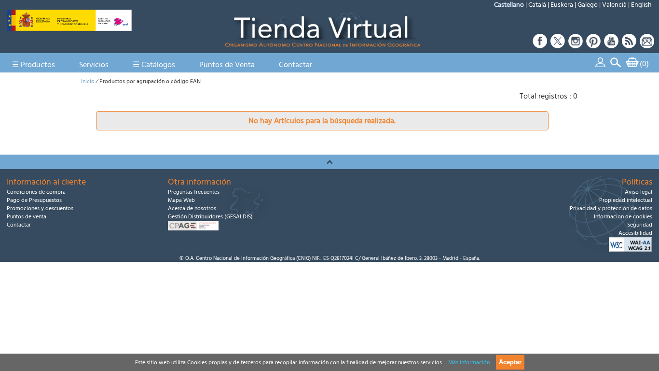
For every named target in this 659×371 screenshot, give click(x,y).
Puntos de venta (26, 217)
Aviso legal (638, 192)
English (641, 5)
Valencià (614, 5)
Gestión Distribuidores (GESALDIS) (210, 217)
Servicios (94, 64)
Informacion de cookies (623, 217)
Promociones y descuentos (40, 208)
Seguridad (639, 225)
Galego (587, 5)
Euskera (561, 5)
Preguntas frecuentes (194, 192)
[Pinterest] (594, 46)
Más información (469, 362)
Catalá (537, 5)
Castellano (509, 5)
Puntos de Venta (227, 64)
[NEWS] (646, 46)
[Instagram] (576, 46)
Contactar (295, 64)
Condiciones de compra (36, 192)
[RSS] (629, 46)
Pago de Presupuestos (34, 200)
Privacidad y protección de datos (611, 208)
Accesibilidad (635, 233)
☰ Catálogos (154, 64)
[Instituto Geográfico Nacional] (69, 28)
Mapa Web (181, 200)
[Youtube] (611, 46)
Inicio (88, 81)
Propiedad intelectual (625, 200)
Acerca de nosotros (192, 208)
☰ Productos (33, 64)
